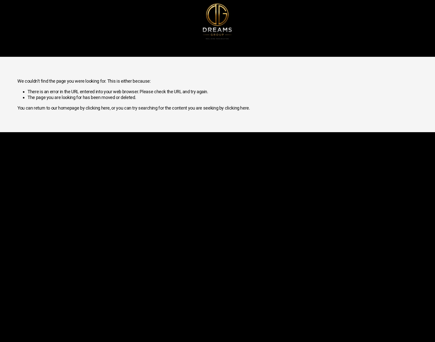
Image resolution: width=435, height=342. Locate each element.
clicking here (98, 108)
